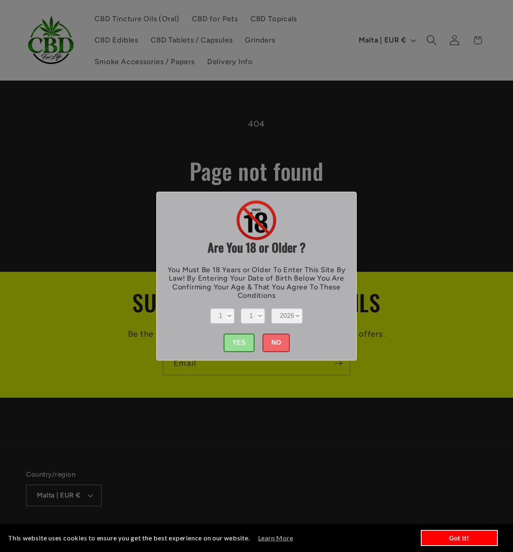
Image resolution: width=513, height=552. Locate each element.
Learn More (275, 538)
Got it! (459, 538)
